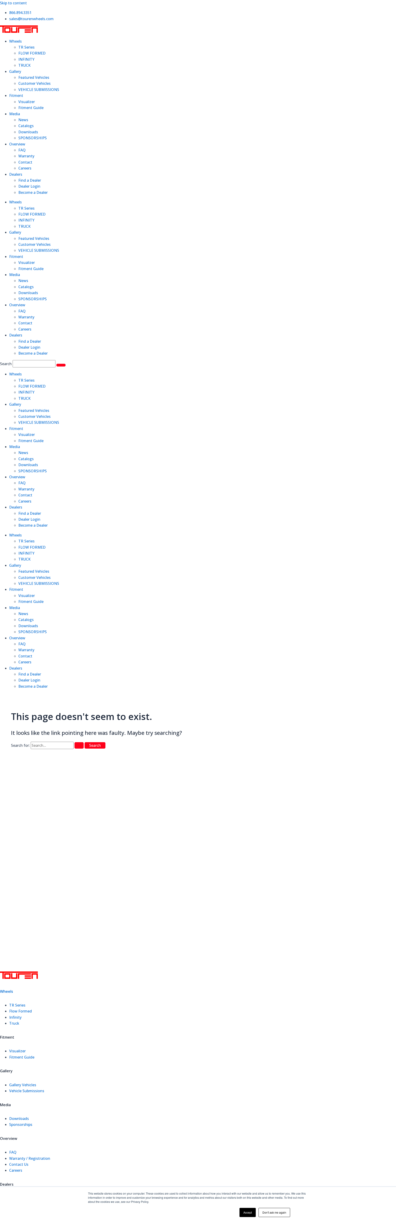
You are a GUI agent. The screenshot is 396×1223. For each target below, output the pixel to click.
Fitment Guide (31, 107)
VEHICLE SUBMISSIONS (38, 89)
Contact (25, 162)
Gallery (15, 71)
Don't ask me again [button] (274, 1212)
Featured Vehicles (33, 77)
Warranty (26, 156)
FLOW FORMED (32, 53)
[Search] (61, 365)
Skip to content (13, 2)
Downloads (28, 131)
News (23, 119)
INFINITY (26, 59)
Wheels (15, 41)
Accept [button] (247, 1212)
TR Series (26, 47)
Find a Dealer (29, 180)
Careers (24, 168)
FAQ (22, 150)
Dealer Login (29, 186)
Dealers (15, 174)
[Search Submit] (79, 745)
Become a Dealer (33, 192)
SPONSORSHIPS (32, 137)
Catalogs (26, 125)
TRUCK (24, 65)
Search (6, 363)
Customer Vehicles (34, 83)
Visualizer (26, 101)
